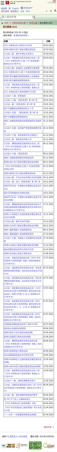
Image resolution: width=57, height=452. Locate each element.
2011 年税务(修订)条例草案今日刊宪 (20, 92)
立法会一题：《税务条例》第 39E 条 (19, 104)
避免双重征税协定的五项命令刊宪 (19, 249)
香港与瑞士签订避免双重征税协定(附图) (21, 162)
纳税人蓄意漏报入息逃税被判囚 (18, 230)
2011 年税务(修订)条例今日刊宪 (18, 45)
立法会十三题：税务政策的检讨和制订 (21, 135)
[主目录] (2, 2)
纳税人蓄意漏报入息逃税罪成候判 (19, 234)
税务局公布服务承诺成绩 (15, 328)
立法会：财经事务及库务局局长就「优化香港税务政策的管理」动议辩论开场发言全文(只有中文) (22, 281)
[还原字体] (46, 10)
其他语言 (27, 8)
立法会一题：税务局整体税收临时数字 (21, 395)
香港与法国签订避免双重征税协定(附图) (21, 245)
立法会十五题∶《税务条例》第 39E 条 (21, 112)
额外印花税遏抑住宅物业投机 (17, 193)
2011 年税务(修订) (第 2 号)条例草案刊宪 (22, 72)
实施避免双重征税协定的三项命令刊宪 (21, 324)
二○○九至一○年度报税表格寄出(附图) (20, 414)
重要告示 (14, 436)
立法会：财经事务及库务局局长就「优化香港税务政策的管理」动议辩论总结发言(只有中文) (23, 271)
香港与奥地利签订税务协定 (16, 351)
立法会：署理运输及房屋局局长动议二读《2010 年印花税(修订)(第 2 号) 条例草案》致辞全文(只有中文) (23, 146)
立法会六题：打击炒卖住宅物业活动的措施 (22, 177)
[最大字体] (55, 10)
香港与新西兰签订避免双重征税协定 (20, 173)
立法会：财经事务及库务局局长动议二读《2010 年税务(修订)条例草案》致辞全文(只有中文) (22, 373)
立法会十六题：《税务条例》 (16, 153)
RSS (28, 11)
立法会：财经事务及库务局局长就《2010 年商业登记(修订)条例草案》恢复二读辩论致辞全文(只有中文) (22, 317)
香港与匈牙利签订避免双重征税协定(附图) (22, 366)
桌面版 (4, 8)
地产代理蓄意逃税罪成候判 (16, 117)
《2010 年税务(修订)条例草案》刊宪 (20, 403)
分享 (22, 11)
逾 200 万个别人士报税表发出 (17, 399)
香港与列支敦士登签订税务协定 (18, 253)
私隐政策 (23, 436)
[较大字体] (50, 10)
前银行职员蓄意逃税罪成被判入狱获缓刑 (22, 76)
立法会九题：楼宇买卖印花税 (17, 221)
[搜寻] (34, 17)
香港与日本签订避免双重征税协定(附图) (21, 225)
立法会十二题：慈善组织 (15, 96)
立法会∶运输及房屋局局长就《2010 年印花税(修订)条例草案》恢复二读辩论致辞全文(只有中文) (22, 261)
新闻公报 (33, 23)
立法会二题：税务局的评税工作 (18, 139)
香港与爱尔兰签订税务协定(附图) (18, 332)
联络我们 (15, 11)
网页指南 (5, 11)
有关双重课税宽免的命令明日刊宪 (19, 355)
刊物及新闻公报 (19, 23)
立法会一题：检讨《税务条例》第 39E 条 (22, 182)
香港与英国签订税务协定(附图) (17, 337)
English (15, 8)
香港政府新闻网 (20, 35)
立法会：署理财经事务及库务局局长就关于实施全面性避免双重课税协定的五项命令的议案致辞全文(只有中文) (22, 207)
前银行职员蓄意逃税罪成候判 (17, 80)
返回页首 (48, 427)
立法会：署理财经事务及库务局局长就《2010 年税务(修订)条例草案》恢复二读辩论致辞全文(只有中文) (23, 344)
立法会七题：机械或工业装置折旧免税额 (22, 68)
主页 (6, 23)
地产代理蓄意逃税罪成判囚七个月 (19, 108)
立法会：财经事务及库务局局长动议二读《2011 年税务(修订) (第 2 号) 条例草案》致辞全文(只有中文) (22, 61)
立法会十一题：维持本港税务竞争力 (20, 381)
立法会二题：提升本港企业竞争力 (19, 54)
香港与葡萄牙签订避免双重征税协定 (20, 49)
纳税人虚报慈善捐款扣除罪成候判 (19, 158)
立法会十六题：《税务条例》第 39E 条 (20, 100)
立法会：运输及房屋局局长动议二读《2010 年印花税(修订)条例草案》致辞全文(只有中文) (23, 388)
